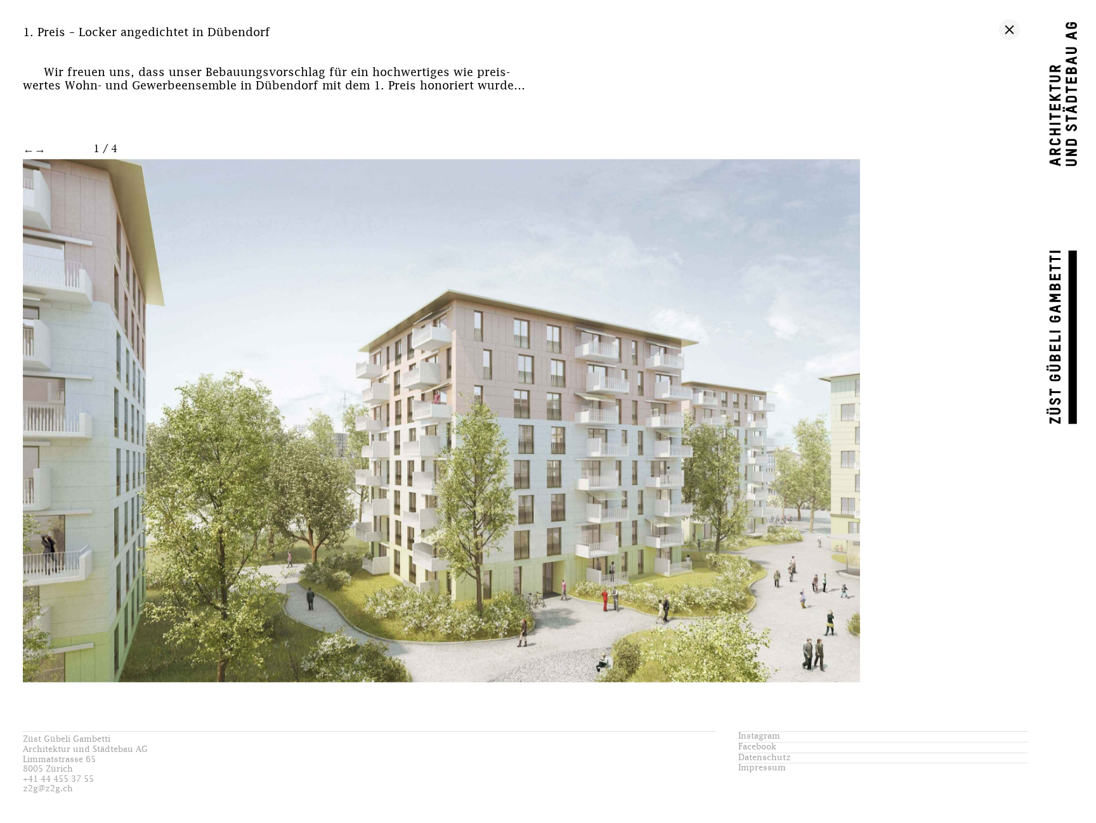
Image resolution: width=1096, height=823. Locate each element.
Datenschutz (764, 758)
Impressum (762, 768)
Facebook (757, 747)
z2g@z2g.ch (48, 789)
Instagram (759, 736)
